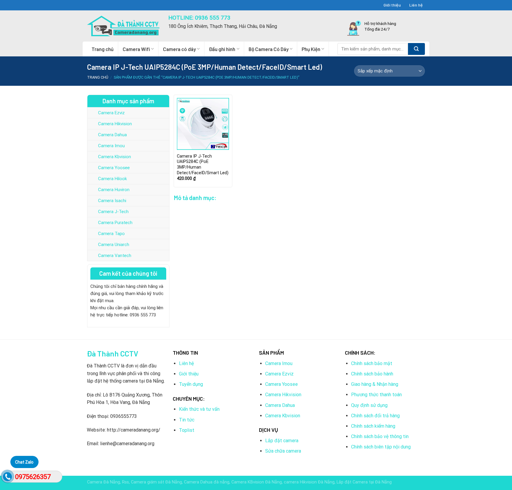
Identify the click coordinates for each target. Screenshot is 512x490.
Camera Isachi (112, 200)
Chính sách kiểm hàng (373, 426)
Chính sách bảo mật (371, 363)
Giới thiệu (392, 4)
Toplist (186, 430)
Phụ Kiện (311, 49)
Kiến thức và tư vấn (199, 409)
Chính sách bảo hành (372, 374)
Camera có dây (179, 49)
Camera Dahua (112, 134)
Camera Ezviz (111, 112)
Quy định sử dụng (369, 405)
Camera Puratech (115, 222)
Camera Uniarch (113, 244)
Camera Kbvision (114, 156)
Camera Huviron (113, 189)
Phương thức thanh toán (376, 394)
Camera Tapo (111, 233)
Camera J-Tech (113, 211)
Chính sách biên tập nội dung (381, 447)
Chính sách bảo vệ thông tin (380, 436)
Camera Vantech (114, 255)
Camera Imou (111, 145)
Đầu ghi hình (222, 49)
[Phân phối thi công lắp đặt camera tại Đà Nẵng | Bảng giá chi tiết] (123, 26)
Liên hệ (416, 4)
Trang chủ (102, 49)
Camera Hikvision (115, 123)
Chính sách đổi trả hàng (375, 415)
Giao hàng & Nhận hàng (374, 384)
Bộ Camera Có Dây (269, 49)
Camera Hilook (112, 178)
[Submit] (416, 49)
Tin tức (186, 420)
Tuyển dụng (191, 384)
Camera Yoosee (114, 167)
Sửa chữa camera (283, 451)
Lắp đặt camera (281, 440)
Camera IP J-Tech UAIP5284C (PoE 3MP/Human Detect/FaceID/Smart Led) (202, 164)
